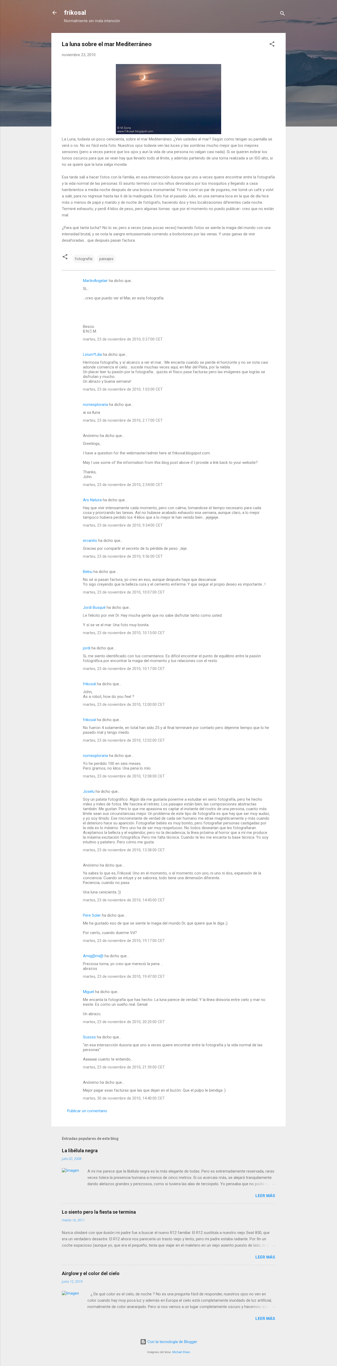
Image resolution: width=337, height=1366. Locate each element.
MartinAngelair (95, 280)
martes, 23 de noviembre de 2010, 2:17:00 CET (123, 420)
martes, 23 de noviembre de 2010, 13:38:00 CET (124, 850)
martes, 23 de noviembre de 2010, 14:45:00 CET (124, 900)
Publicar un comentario (87, 1111)
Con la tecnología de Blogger (171, 1341)
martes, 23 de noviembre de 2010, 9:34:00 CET (123, 525)
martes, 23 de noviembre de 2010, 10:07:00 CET (124, 592)
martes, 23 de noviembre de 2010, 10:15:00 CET (124, 632)
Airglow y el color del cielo (91, 1273)
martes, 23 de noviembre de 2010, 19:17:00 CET (124, 940)
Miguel (88, 991)
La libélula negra (80, 1150)
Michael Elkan (181, 1352)
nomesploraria (95, 404)
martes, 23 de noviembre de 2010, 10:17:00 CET (124, 668)
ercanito (90, 540)
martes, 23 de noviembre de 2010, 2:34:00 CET (123, 484)
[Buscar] (282, 14)
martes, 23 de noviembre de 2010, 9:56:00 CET (123, 556)
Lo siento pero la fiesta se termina (99, 1212)
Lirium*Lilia (92, 354)
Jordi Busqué (94, 607)
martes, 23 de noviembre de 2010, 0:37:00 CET (123, 339)
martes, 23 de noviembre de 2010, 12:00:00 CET (124, 704)
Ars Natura (92, 500)
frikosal (75, 12)
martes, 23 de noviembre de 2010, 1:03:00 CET (123, 389)
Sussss (89, 1037)
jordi (86, 648)
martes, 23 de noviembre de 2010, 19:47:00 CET (124, 976)
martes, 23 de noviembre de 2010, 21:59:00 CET (124, 1067)
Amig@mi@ (93, 956)
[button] (272, 45)
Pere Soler (92, 915)
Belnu (87, 571)
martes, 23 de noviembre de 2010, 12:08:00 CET (124, 776)
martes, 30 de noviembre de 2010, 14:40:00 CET (124, 1098)
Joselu (89, 791)
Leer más (265, 1195)
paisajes (106, 258)
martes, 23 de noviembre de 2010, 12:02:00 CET (124, 740)
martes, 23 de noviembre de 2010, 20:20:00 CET (124, 1021)
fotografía (83, 258)
